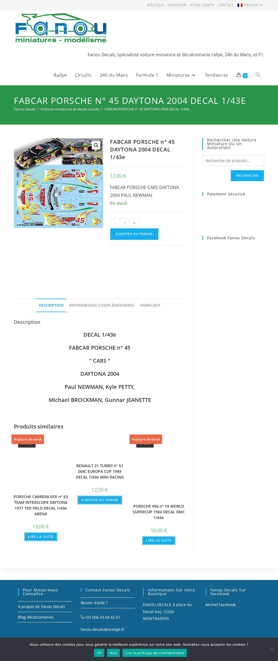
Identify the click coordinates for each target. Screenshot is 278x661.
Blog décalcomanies (36, 617)
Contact (226, 5)
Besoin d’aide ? (94, 602)
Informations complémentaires (102, 305)
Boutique (155, 5)
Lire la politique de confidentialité (154, 653)
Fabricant (150, 305)
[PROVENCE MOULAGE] (147, 265)
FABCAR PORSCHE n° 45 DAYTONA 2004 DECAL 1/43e (147, 109)
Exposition (177, 5)
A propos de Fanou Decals (41, 606)
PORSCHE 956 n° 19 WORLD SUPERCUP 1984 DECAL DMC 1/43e (159, 512)
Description (51, 305)
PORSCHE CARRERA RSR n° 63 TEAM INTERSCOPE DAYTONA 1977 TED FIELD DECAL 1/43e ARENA (41, 505)
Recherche (247, 175)
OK (99, 653)
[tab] (51, 305)
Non (113, 653)
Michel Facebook (221, 604)
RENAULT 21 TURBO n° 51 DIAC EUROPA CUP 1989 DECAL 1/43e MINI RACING (100, 471)
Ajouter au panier (134, 234)
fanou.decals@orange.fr (102, 629)
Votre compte (202, 5)
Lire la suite (40, 536)
